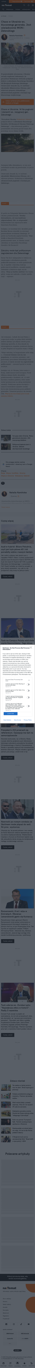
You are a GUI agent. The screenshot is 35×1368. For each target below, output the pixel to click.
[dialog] (17, 684)
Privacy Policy (28, 720)
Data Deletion (7, 720)
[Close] (31, 648)
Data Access (17, 720)
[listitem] (17, 680)
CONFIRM (10, 713)
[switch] (28, 684)
